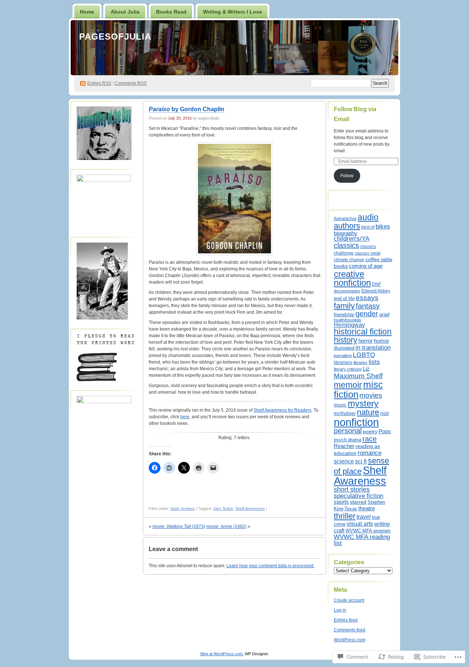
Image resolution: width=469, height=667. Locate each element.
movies (370, 395)
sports (341, 502)
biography (345, 233)
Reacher (344, 446)
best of (367, 227)
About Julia (125, 12)
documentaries (347, 291)
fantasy (368, 306)
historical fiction (363, 331)
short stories (352, 489)
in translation (373, 347)
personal (348, 431)
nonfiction (356, 422)
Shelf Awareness (250, 508)
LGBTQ (364, 354)
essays (367, 298)
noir (384, 413)
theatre (366, 508)
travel (364, 516)
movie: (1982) (226, 526)
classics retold (367, 253)
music (340, 405)
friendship (344, 314)
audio (368, 217)
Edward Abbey (375, 290)
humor (381, 341)
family (344, 305)
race (369, 439)
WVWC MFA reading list (362, 540)
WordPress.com (349, 639)
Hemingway (349, 325)
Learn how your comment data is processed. (270, 565)
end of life (344, 298)
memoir (348, 385)
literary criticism (348, 369)
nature (368, 412)
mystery (363, 403)
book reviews (183, 508)
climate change (349, 259)
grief (384, 314)
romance (369, 452)
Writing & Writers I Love (232, 12)
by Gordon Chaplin (186, 109)
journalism (343, 355)
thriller (344, 516)
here (184, 416)
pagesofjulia (115, 36)
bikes (383, 226)
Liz (366, 369)
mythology (345, 413)
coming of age (366, 266)
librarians (343, 362)
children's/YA (351, 238)
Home (87, 12)
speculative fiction (358, 495)
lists (374, 361)
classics (346, 245)
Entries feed (346, 620)
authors (347, 225)
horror (365, 341)
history (345, 340)
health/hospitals (347, 320)
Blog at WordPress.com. (222, 654)
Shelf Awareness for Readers (282, 410)
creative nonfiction (352, 278)
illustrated (344, 348)
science (344, 461)
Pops (384, 431)
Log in (340, 610)
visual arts (360, 523)
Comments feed (349, 630)
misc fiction (223, 508)
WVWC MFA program (368, 530)
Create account (349, 600)
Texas (350, 508)
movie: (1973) (178, 526)
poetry (370, 431)
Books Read (171, 12)
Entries (99, 83)
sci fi (361, 461)
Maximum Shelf (358, 376)
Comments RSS (131, 83)
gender (366, 314)
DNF (376, 284)
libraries (361, 362)
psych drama (347, 439)
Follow (347, 175)
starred (358, 502)
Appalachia (345, 218)
